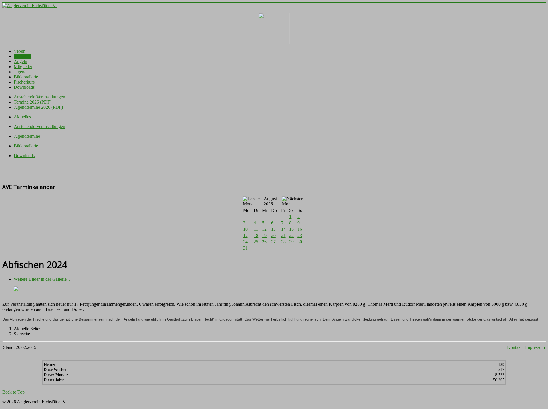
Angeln (20, 61)
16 (299, 229)
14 (283, 229)
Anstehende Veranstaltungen (39, 96)
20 (273, 235)
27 (273, 241)
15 (291, 229)
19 (264, 235)
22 (291, 235)
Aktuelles (22, 56)
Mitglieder (23, 66)
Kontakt (514, 347)
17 (245, 235)
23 (299, 235)
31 (245, 248)
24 (245, 241)
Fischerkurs (24, 82)
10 (245, 229)
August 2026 (270, 201)
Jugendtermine (27, 136)
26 (264, 241)
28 (283, 241)
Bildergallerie (26, 76)
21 (283, 235)
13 (273, 229)
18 (256, 235)
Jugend (20, 71)
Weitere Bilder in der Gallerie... (42, 279)
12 (264, 229)
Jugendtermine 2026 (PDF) (38, 107)
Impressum (535, 347)
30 (299, 241)
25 (256, 241)
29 (291, 241)
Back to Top (13, 392)
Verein (19, 51)
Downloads (24, 87)
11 (256, 229)
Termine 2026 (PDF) (32, 102)
